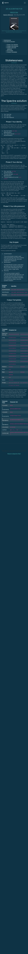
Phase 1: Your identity (12, 44)
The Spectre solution (9, 41)
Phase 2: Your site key (12, 46)
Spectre (6, 2)
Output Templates (12, 52)
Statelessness (7, 40)
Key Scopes (10, 50)
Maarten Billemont (8, 14)
